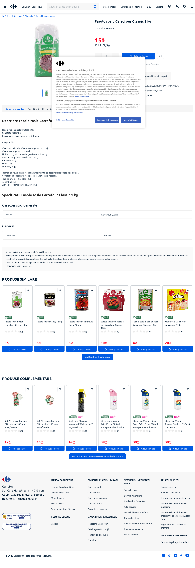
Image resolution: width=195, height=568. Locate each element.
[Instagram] (163, 556)
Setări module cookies (65, 120)
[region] (98, 92)
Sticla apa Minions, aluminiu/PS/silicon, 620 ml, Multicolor (81, 424)
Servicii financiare (133, 495)
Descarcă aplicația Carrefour (175, 542)
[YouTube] (187, 556)
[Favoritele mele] (184, 6)
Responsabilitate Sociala (63, 509)
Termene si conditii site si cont (176, 497)
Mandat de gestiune (98, 534)
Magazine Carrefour (98, 523)
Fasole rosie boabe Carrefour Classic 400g (16, 323)
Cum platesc (94, 492)
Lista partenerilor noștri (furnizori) (69, 112)
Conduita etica (131, 517)
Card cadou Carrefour (135, 501)
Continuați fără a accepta (107, 120)
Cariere (54, 523)
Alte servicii (130, 506)
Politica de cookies (133, 528)
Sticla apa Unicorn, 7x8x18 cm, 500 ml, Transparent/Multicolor (112, 424)
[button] (192, 6)
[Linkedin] (175, 556)
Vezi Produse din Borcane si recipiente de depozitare (97, 456)
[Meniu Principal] (5, 6)
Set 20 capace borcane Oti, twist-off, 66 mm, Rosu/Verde (48, 424)
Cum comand (94, 486)
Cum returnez (95, 503)
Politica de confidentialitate (138, 523)
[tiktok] (169, 556)
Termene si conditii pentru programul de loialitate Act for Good (176, 515)
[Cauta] (95, 7)
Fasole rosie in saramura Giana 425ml (81, 323)
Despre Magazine (60, 492)
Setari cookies (131, 534)
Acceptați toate (131, 120)
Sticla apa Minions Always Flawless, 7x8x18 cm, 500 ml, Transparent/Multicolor (177, 424)
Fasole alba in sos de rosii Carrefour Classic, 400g (145, 323)
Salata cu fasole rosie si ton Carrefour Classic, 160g (112, 324)
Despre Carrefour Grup (62, 486)
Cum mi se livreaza (97, 497)
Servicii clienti (131, 490)
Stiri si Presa (57, 503)
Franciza (92, 540)
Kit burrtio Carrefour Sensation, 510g (175, 323)
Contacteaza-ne (168, 486)
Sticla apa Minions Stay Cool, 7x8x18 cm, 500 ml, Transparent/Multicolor (145, 424)
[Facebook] (181, 556)
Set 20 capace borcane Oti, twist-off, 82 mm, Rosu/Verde (16, 424)
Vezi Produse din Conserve (97, 357)
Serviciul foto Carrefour (136, 512)
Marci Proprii (57, 497)
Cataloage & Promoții (98, 529)
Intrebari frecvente (170, 492)
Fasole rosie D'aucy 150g (49, 321)
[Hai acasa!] (3, 16)
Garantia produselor (98, 509)
